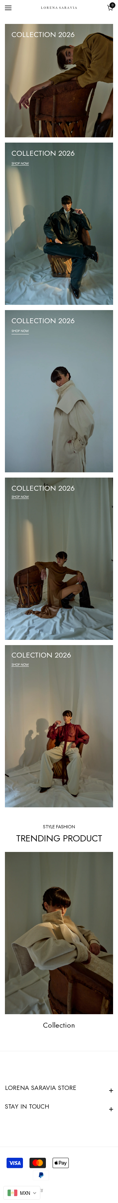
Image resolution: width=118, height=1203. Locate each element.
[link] (59, 933)
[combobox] (21, 1193)
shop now (20, 164)
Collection (59, 1025)
